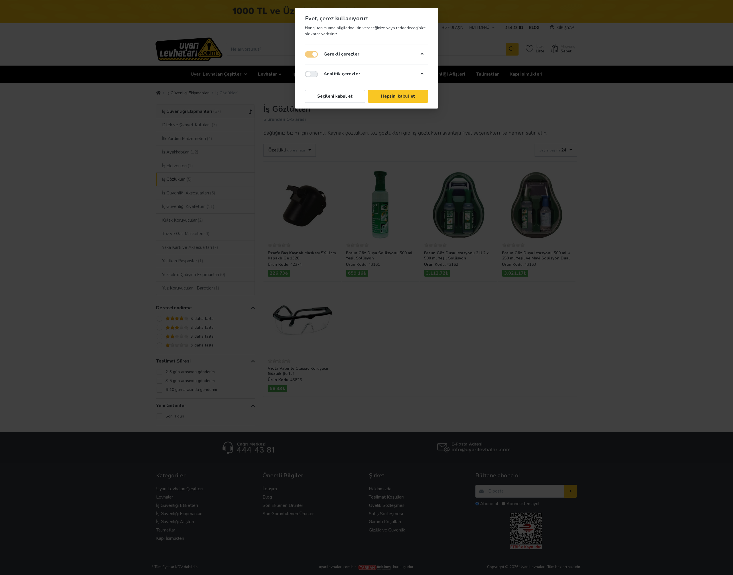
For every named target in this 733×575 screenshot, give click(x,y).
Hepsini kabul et (398, 96)
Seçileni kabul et (335, 96)
